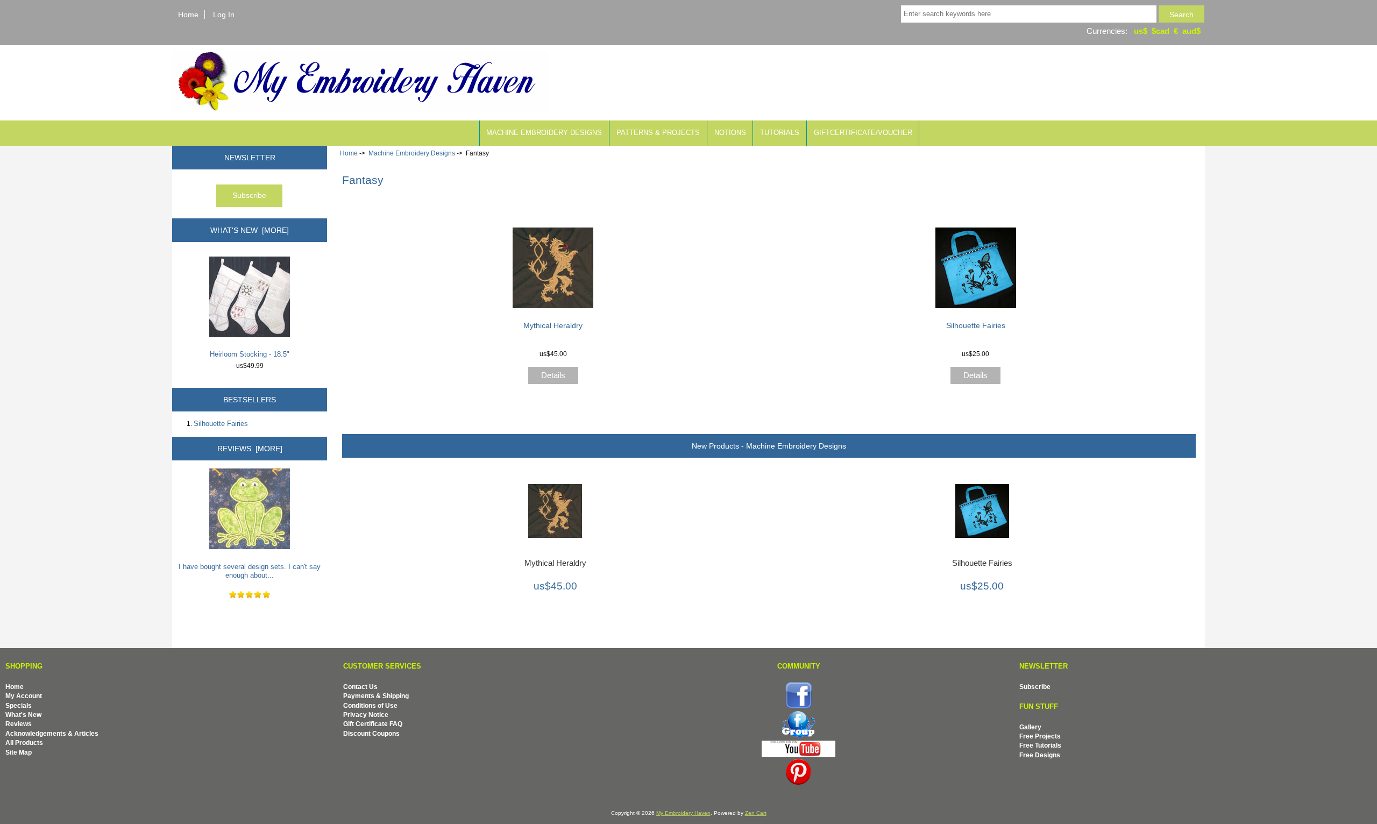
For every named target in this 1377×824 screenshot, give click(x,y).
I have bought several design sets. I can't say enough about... (250, 571)
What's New (23, 714)
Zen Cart (755, 813)
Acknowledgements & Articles (51, 733)
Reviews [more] (249, 448)
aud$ (1191, 30)
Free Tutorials (1040, 745)
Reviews (18, 723)
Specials (18, 705)
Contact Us (360, 686)
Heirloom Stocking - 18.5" (249, 354)
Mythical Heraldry (553, 325)
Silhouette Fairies (221, 424)
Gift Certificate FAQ (372, 723)
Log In (224, 14)
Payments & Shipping (376, 695)
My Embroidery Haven (683, 813)
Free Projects (1040, 736)
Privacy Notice (365, 714)
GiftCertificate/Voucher (863, 133)
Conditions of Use (370, 705)
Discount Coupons (371, 733)
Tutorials (779, 133)
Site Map (18, 752)
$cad (1160, 30)
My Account (23, 695)
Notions (730, 133)
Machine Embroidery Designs (411, 153)
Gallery (1030, 726)
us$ (1140, 30)
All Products (24, 742)
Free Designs (1039, 754)
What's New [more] (249, 230)
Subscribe (1035, 686)
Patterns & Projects (658, 133)
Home (188, 14)
